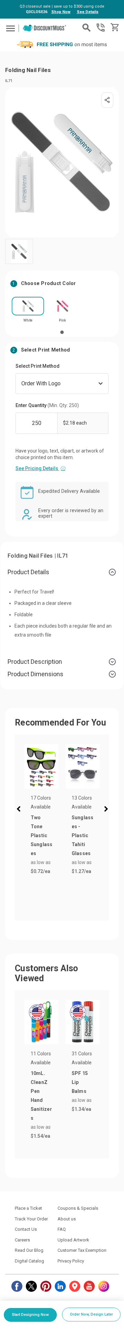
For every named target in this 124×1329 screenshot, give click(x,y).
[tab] (62, 572)
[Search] (86, 27)
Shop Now (61, 12)
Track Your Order (31, 1218)
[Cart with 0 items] (114, 27)
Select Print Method (38, 366)
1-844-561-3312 (101, 27)
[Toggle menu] (9, 28)
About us (67, 1218)
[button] (20, 810)
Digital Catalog (29, 1261)
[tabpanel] (28, 311)
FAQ (62, 1229)
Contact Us (26, 1229)
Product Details (28, 572)
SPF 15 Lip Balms (80, 1082)
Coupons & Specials (78, 1208)
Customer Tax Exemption (82, 1250)
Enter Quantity (47, 405)
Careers (22, 1239)
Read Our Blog (29, 1250)
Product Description (35, 661)
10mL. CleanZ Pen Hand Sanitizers (41, 1096)
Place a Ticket (28, 1208)
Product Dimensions (35, 674)
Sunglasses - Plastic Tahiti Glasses (83, 835)
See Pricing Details (40, 468)
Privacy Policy (71, 1261)
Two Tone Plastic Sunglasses (42, 835)
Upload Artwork (73, 1239)
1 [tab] (62, 332)
